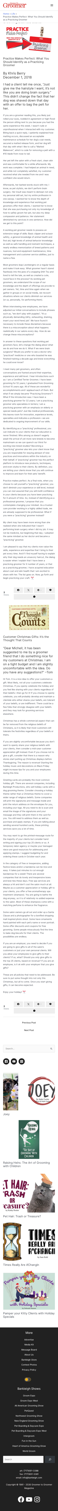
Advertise (29, 1339)
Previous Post (29, 1022)
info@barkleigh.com (32, 1477)
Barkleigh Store (29, 1360)
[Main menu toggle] (52, 5)
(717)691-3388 (31, 1470)
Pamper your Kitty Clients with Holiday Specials (29, 1315)
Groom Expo (29, 1395)
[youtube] (14, 1061)
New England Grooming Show (29, 1421)
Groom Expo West (29, 1400)
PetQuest (29, 1410)
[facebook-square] (6, 1061)
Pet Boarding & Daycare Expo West (29, 1431)
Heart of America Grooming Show (29, 1446)
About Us (29, 1354)
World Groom (29, 1451)
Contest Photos (29, 1364)
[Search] (50, 1459)
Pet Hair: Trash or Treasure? (22, 1216)
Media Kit (29, 1344)
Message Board (29, 1349)
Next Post (29, 1030)
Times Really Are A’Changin (21, 1264)
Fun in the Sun (29, 1441)
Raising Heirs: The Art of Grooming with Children (26, 1164)
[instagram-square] (22, 1061)
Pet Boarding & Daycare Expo (29, 1426)
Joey (6, 1114)
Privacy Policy (29, 1370)
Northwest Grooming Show (29, 1416)
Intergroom (29, 1436)
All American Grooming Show (29, 1405)
